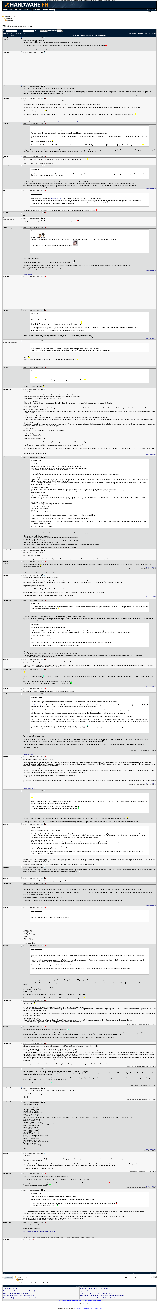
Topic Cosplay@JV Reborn (30, 754)
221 (29, 33)
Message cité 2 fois (151, 905)
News (20, 10)
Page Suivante (152, 33)
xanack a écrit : (35, 624)
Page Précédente (142, 33)
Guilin (36, 710)
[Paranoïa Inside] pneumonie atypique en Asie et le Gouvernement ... (24, 1298)
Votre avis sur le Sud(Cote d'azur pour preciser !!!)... (19, 1295)
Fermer (114, 0)
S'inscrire (45, 10)
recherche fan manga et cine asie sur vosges (94, 1288)
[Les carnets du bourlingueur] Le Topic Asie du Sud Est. (23, 22)
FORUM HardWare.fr (10, 16)
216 (16, 33)
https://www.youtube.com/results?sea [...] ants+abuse (40, 1231)
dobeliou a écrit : (35, 827)
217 (19, 33)
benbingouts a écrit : (36, 460)
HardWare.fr (13, 10)
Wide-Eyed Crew (27, 274)
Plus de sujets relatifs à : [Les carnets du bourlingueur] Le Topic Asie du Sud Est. (79, 1300)
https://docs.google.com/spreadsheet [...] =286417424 (70, 121)
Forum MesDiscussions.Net (75, 1303)
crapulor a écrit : (35, 344)
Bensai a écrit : (35, 230)
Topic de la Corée (85, 1291)
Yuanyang (37, 705)
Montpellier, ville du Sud (10, 1288)
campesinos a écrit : (36, 194)
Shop (51, 10)
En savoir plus (106, 0)
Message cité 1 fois (151, 115)
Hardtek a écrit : (35, 603)
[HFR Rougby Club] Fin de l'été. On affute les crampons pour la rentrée (102, 1295)
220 (26, 33)
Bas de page (132, 33)
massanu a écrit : (35, 126)
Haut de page (132, 1273)
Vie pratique (10, 20)
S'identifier (36, 10)
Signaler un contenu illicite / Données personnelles (89, 1308)
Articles (26, 10)
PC (31, 10)
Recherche (150, 10)
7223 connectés (152, 11)
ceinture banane (48, 182)
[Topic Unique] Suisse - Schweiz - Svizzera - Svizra (96, 1293)
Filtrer (38, 30)
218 (21, 33)
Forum (5, 10)
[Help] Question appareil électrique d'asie (15, 1293)
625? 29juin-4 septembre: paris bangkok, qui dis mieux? (18, 26)
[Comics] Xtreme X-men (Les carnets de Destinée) (19, 1291)
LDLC (74, 1308)
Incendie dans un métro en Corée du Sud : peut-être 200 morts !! (100, 1298)
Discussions (9, 18)
